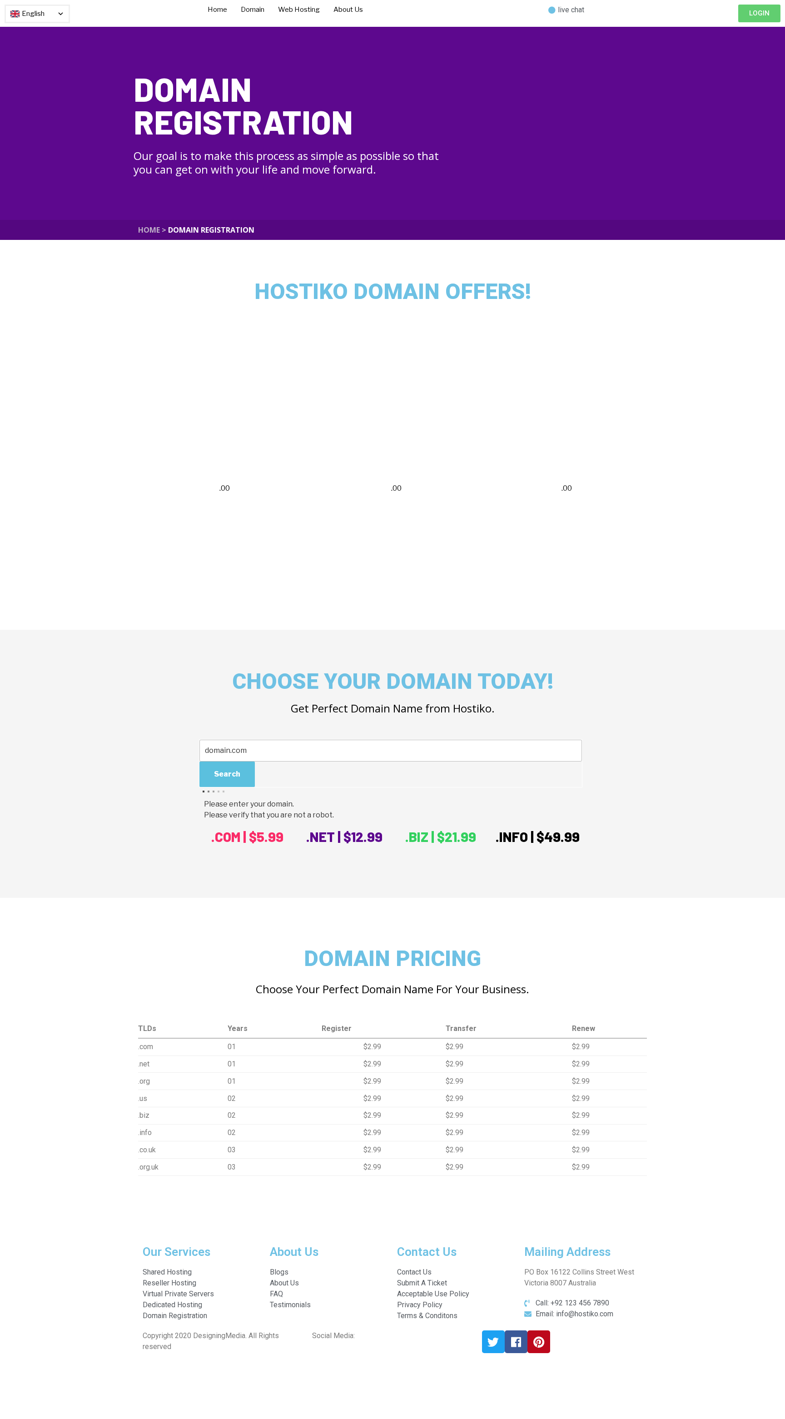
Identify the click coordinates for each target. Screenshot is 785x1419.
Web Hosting (299, 9)
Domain (252, 9)
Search (227, 774)
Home (217, 9)
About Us (348, 9)
